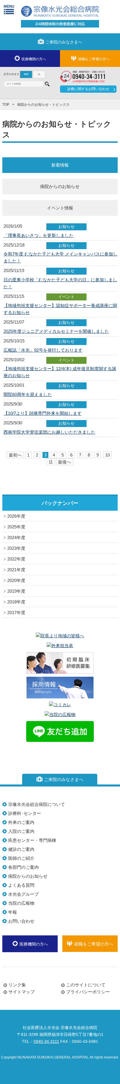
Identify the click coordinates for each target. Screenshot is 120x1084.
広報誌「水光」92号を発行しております (42, 350)
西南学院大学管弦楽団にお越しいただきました (49, 432)
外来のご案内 (21, 822)
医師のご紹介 (21, 858)
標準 (26, 74)
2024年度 (16, 537)
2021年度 (16, 569)
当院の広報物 (21, 903)
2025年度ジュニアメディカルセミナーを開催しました (56, 331)
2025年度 (16, 526)
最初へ (15, 454)
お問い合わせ (21, 921)
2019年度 (16, 591)
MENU (8, 9)
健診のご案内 (21, 849)
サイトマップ (21, 991)
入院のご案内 (21, 831)
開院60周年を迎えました (27, 394)
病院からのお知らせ (60, 186)
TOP (5, 105)
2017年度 (16, 612)
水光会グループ (23, 894)
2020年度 (16, 580)
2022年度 (16, 558)
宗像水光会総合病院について (36, 804)
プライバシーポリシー (88, 991)
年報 (12, 912)
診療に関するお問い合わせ (88, 89)
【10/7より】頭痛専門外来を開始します (42, 413)
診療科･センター (24, 813)
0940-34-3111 (46, 1041)
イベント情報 (60, 207)
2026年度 (16, 516)
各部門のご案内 (23, 867)
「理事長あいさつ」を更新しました (38, 235)
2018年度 (16, 601)
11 (51, 461)
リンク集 (17, 984)
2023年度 (16, 548)
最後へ (64, 461)
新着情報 (60, 165)
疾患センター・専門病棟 (32, 840)
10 (107, 454)
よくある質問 (21, 885)
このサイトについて (85, 984)
